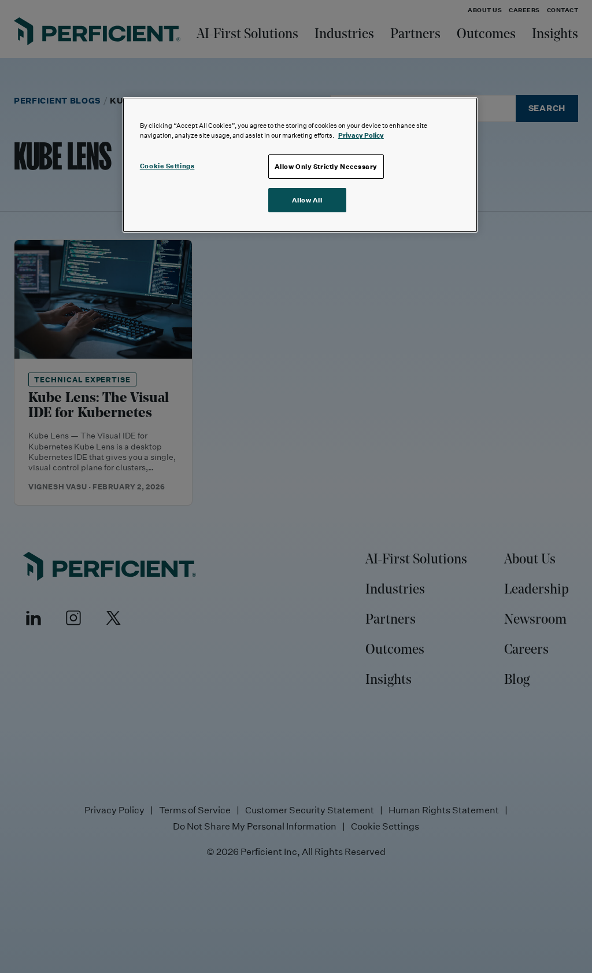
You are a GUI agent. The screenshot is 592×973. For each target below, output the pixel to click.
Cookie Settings (167, 165)
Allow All (307, 200)
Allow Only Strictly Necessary (326, 166)
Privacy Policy (361, 135)
